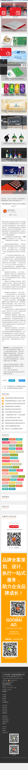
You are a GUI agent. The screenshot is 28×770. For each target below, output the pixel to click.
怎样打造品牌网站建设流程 (12, 426)
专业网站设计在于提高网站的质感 (16, 386)
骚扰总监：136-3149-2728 (14, 639)
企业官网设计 (21, 198)
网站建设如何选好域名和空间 (13, 409)
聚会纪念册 (6, 454)
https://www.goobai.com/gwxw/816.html (14, 372)
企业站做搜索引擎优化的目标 (13, 412)
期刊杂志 (12, 448)
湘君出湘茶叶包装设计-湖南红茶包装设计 (14, 192)
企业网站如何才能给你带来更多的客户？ (16, 403)
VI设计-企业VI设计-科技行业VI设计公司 (14, 143)
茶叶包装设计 (6, 464)
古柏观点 (12, 439)
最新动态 (5, 439)
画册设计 (19, 439)
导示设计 (19, 470)
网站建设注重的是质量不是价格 (13, 420)
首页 (9, 198)
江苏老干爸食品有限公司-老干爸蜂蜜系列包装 (14, 95)
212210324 (9, 689)
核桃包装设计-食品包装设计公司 (14, 176)
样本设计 (12, 482)
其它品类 (5, 470)
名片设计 (20, 479)
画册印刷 (12, 485)
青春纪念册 (14, 458)
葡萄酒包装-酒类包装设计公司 (14, 159)
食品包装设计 (14, 461)
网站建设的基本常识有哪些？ (13, 406)
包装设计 (13, 442)
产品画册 (12, 445)
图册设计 (5, 482)
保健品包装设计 (7, 467)
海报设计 (13, 479)
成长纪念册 (6, 458)
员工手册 (5, 448)
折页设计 (19, 448)
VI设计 (19, 442)
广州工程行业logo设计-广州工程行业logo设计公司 (14, 111)
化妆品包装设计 (16, 464)
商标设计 (5, 473)
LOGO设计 (12, 470)
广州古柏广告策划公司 (7, 0)
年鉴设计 (5, 451)
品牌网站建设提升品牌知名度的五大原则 (16, 423)
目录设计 (5, 489)
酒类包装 (15, 467)
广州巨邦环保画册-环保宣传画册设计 (14, 79)
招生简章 (12, 451)
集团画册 (19, 445)
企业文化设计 (13, 473)
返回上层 (21, 380)
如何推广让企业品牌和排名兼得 (13, 428)
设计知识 (13, 198)
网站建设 (11, 380)
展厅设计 (14, 476)
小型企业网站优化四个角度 (12, 417)
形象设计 (12, 489)
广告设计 (21, 476)
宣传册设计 (6, 479)
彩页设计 (19, 482)
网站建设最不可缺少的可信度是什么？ (11, 200)
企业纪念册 (20, 451)
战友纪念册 (6, 461)
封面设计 (19, 485)
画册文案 (5, 485)
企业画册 (5, 445)
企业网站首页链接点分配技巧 (15, 388)
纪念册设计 (6, 442)
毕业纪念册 (14, 454)
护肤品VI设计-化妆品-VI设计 (14, 127)
